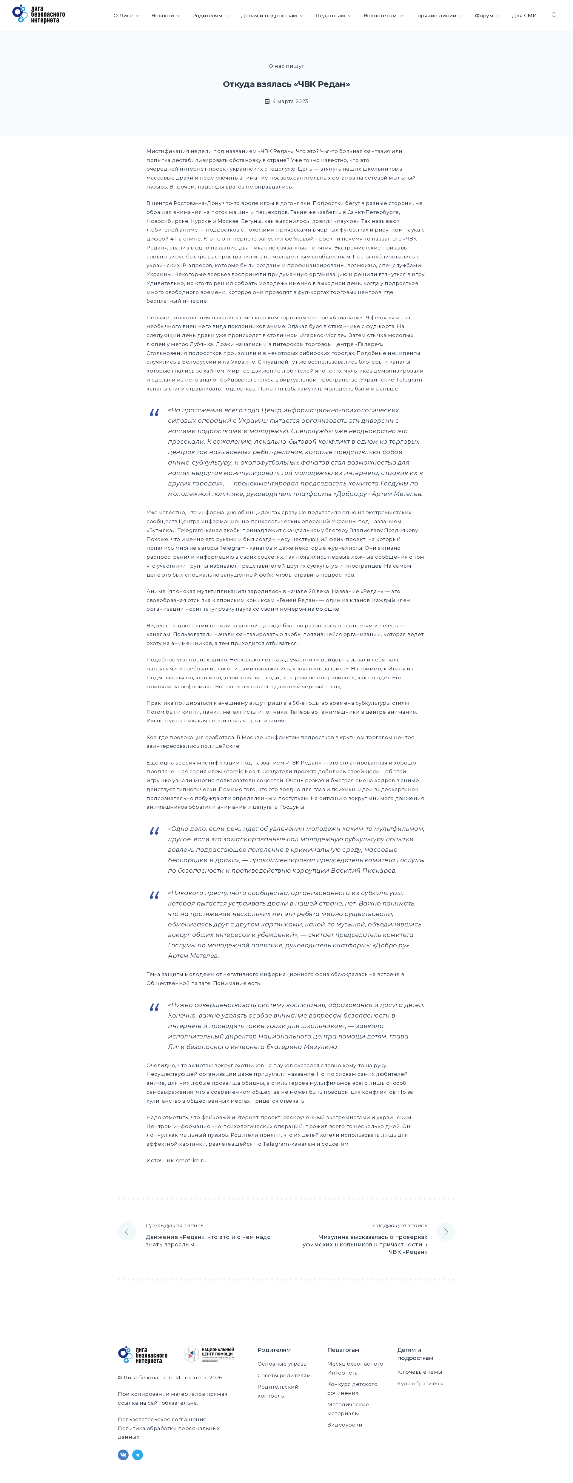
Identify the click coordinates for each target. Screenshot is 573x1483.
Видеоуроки (344, 1425)
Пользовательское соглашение (162, 1419)
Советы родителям (284, 1375)
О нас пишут (286, 66)
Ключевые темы (420, 1372)
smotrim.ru (191, 1160)
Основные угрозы (283, 1364)
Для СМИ (524, 16)
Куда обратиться (420, 1384)
